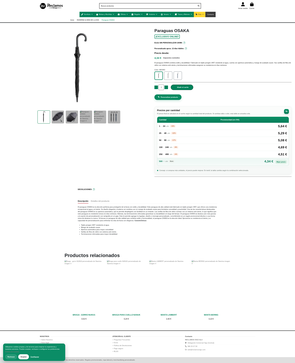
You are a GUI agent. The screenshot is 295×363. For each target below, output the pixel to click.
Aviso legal (45, 343)
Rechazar (11, 357)
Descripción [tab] (83, 201)
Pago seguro (118, 348)
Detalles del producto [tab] (100, 201)
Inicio (72, 20)
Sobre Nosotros (47, 340)
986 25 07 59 (192, 346)
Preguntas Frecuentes (122, 340)
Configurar (35, 357)
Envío (116, 343)
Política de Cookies (12, 351)
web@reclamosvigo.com (196, 350)
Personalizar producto (168, 97)
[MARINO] (178, 75)
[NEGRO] (158, 75)
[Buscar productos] (198, 6)
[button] (87, 14)
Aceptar (24, 357)
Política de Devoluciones (123, 345)
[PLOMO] (168, 75)
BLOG (116, 351)
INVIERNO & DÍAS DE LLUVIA (88, 20)
